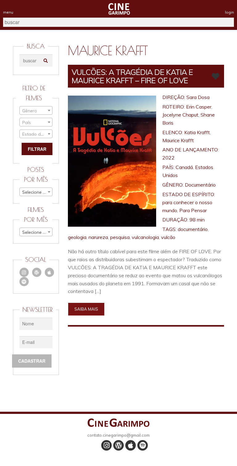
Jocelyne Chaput (180, 115)
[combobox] (35, 110)
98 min (197, 220)
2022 (168, 158)
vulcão (168, 237)
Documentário (200, 185)
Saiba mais (86, 309)
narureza (98, 237)
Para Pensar (193, 210)
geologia (77, 237)
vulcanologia (145, 237)
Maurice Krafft (178, 140)
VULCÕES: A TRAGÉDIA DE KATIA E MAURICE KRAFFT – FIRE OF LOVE (132, 76)
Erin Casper (198, 107)
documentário (193, 229)
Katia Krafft (197, 132)
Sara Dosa (198, 97)
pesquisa (120, 237)
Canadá (184, 167)
